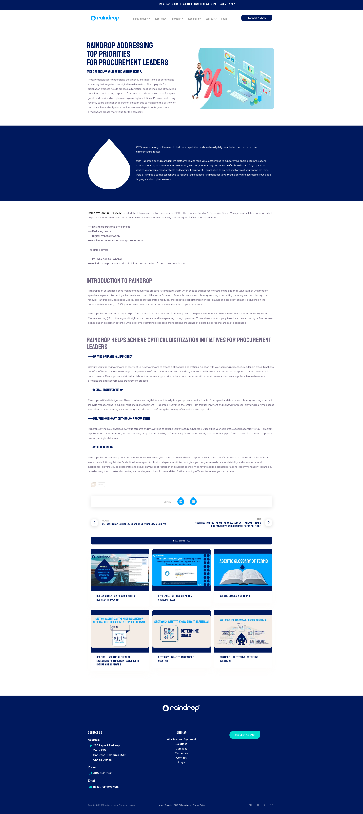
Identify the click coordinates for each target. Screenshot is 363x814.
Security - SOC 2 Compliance (178, 805)
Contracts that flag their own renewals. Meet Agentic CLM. (181, 4)
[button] (182, 501)
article (100, 485)
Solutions (181, 744)
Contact (181, 757)
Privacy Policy (199, 805)
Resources (181, 753)
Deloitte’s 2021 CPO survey (104, 213)
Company (181, 748)
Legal (160, 805)
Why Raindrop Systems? (181, 739)
